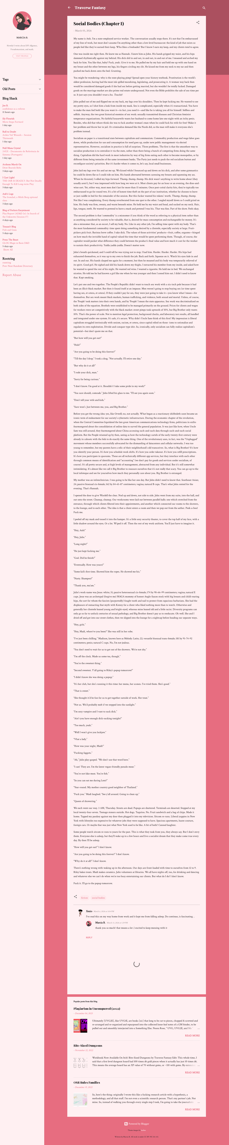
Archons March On (11, 164)
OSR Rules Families (87, 1082)
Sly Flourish (8, 118)
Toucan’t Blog (9, 226)
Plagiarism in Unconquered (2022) (97, 1009)
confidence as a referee (13, 108)
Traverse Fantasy (90, 7)
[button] (198, 23)
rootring (6, 262)
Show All (8, 249)
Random (17, 266)
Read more (192, 1035)
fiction (84, 898)
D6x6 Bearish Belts (11, 167)
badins (143, 1130)
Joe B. (5, 105)
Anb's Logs (7, 194)
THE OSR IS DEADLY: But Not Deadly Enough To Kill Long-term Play (22, 182)
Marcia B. (100, 922)
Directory (28, 266)
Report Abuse (11, 275)
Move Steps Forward (12, 122)
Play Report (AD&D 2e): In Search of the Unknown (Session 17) (20, 215)
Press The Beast (10, 239)
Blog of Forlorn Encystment (16, 210)
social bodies (98, 898)
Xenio (89, 911)
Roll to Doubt (9, 131)
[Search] (204, 8)
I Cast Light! (8, 177)
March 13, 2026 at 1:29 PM (117, 923)
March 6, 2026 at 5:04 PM (103, 911)
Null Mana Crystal (11, 148)
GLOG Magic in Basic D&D (15, 243)
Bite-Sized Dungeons (88, 1045)
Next (10, 266)
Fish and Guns (9, 230)
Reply (89, 937)
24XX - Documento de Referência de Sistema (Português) (20, 153)
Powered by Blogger (138, 1124)
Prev (4, 266)
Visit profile (22, 56)
